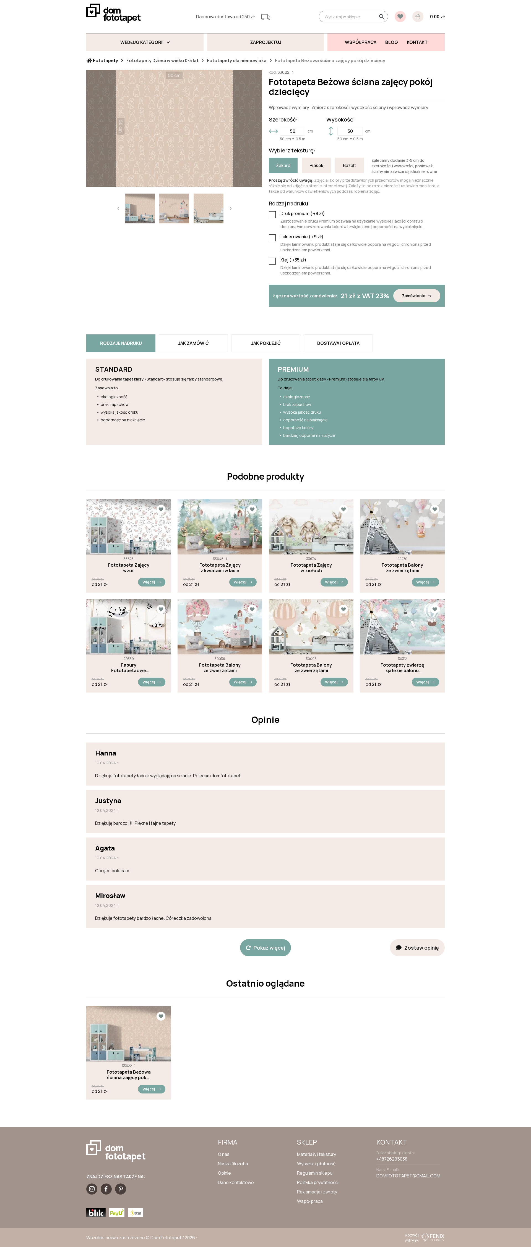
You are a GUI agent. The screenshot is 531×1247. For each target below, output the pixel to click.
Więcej (148, 582)
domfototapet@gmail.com (408, 1176)
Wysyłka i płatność (316, 1164)
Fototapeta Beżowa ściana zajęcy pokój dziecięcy (129, 1074)
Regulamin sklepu (314, 1173)
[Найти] (381, 16)
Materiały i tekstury (316, 1154)
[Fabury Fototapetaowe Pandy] (128, 626)
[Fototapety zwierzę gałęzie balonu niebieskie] (402, 626)
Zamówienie (413, 295)
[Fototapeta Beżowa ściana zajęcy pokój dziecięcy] (128, 1033)
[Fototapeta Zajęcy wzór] (128, 526)
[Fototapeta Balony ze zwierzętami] (402, 526)
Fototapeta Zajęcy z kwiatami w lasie (220, 567)
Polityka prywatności (318, 1182)
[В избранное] (400, 16)
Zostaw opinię (421, 947)
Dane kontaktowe (236, 1182)
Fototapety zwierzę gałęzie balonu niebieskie (402, 667)
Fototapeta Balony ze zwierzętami (402, 567)
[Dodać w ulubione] (161, 509)
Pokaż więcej (269, 947)
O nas (224, 1154)
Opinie (224, 1173)
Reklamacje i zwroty (317, 1192)
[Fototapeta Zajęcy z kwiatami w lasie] (220, 526)
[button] (118, 208)
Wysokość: (340, 119)
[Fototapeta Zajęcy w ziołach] (311, 526)
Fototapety (105, 60)
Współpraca (310, 1201)
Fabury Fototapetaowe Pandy (128, 667)
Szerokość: (283, 119)
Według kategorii (141, 42)
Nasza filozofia (233, 1164)
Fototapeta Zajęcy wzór (128, 567)
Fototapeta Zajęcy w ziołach (311, 567)
